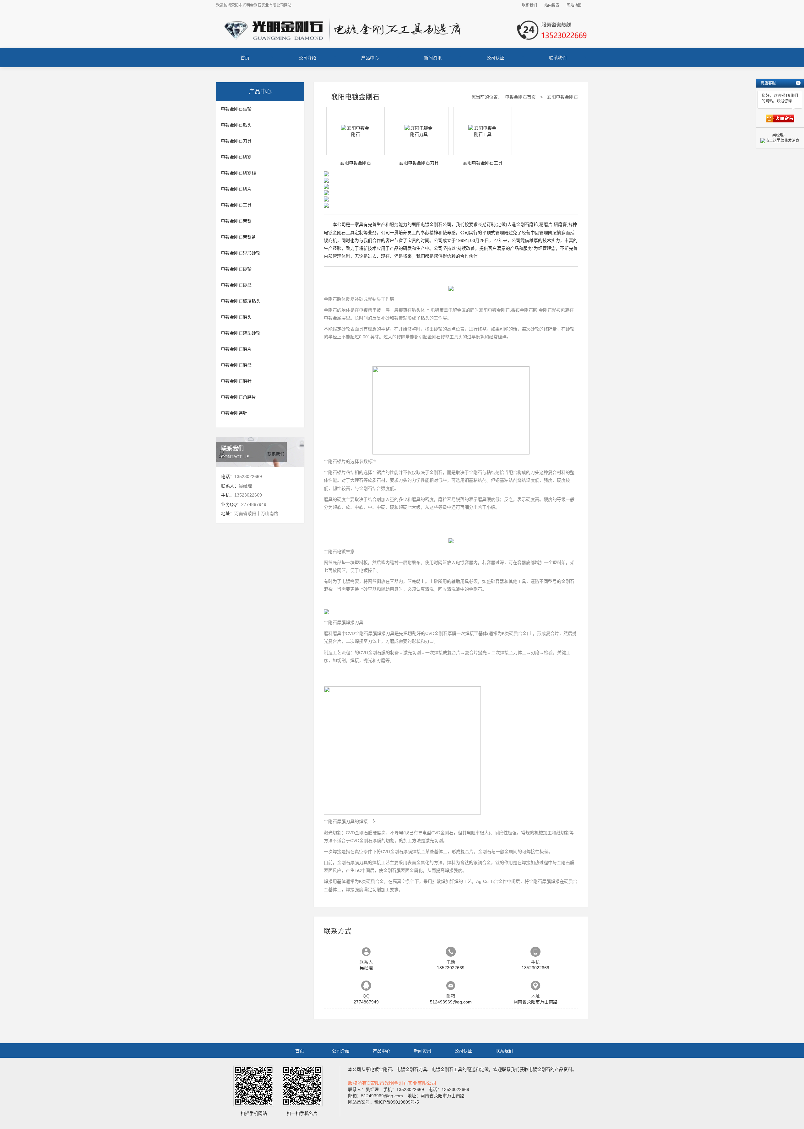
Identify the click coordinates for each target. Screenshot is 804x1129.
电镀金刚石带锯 (236, 220)
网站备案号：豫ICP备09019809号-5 (383, 1102)
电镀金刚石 (381, 1069)
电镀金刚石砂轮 (236, 268)
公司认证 (495, 57)
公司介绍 (307, 57)
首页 (245, 57)
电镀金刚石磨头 (236, 317)
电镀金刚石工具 (236, 204)
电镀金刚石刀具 (236, 140)
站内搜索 (551, 5)
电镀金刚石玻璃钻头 (240, 301)
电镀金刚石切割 (236, 156)
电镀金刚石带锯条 (238, 236)
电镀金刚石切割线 (238, 172)
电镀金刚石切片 (236, 188)
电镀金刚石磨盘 (236, 365)
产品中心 (370, 57)
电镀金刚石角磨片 (238, 397)
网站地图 (574, 5)
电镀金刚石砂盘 (236, 285)
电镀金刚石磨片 (236, 349)
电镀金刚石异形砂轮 (240, 252)
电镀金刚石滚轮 (236, 108)
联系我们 (529, 5)
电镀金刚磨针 (234, 413)
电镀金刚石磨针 (236, 381)
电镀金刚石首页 (520, 96)
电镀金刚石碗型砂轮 (240, 333)
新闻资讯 (433, 57)
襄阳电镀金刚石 (494, 310)
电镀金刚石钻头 (236, 124)
